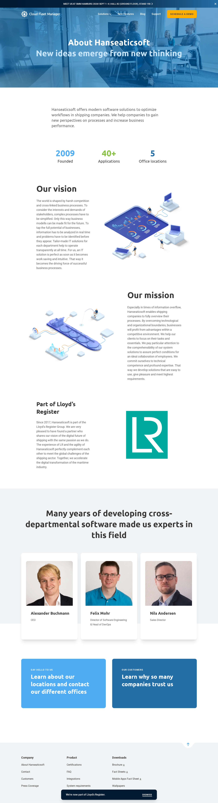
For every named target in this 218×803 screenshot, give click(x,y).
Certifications (74, 764)
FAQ (69, 771)
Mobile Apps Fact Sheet (125, 778)
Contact (25, 771)
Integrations (73, 778)
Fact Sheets (118, 771)
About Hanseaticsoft (32, 764)
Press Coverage (30, 785)
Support (156, 13)
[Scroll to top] (188, 745)
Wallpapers (118, 785)
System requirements (78, 785)
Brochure (117, 764)
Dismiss (147, 794)
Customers (27, 778)
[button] (215, 4)
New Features (126, 13)
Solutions (103, 13)
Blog (142, 13)
